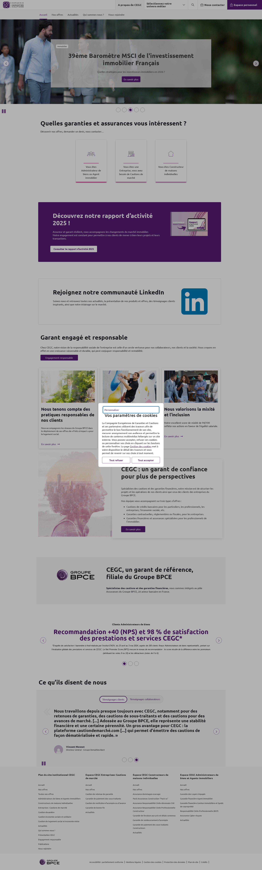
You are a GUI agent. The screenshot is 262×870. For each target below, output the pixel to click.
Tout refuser (116, 460)
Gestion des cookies (140, 446)
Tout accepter (146, 460)
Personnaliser (111, 409)
